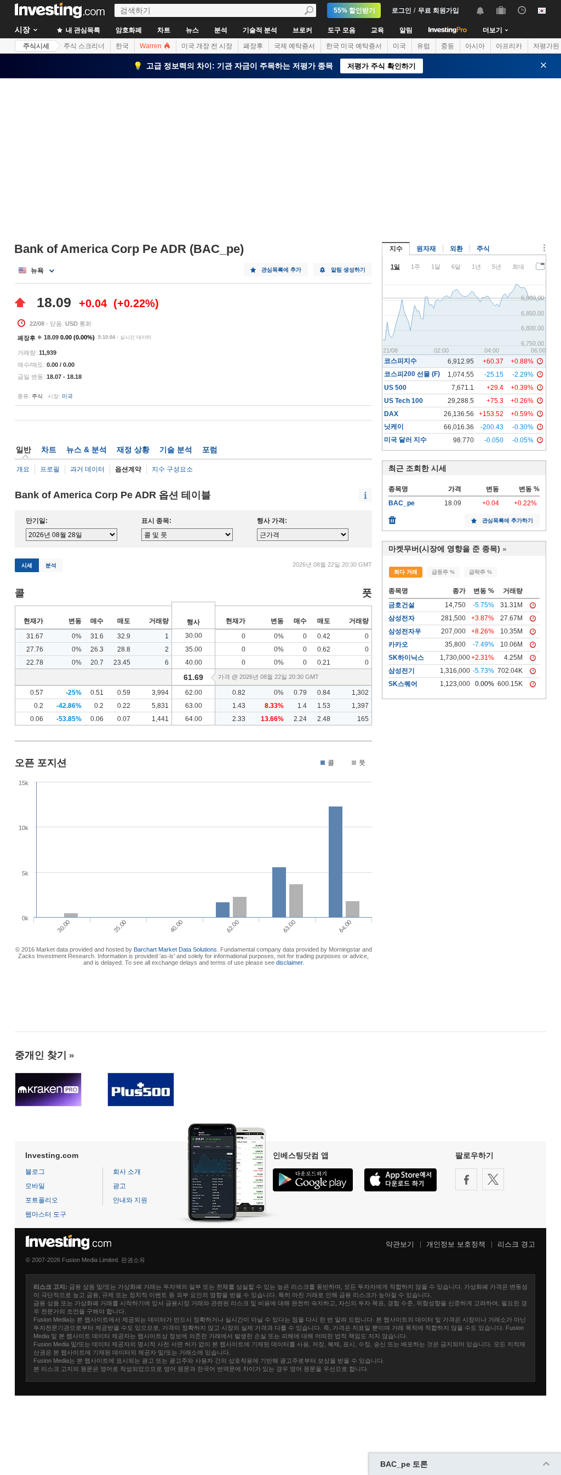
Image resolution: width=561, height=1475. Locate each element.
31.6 (97, 636)
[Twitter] (493, 1179)
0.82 (238, 692)
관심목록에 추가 (281, 270)
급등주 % (443, 572)
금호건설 (401, 605)
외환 (456, 248)
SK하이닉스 (406, 657)
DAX (391, 414)
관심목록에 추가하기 (507, 520)
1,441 (160, 719)
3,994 (160, 692)
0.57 (36, 692)
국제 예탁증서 (294, 46)
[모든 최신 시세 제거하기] (392, 517)
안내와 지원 (130, 1200)
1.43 (238, 706)
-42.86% (69, 706)
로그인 (401, 10)
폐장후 (253, 46)
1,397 (360, 706)
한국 (122, 46)
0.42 (323, 636)
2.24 (300, 719)
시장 (22, 29)
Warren (151, 46)
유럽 (423, 46)
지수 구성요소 (172, 469)
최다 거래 (405, 572)
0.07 (123, 719)
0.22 (123, 706)
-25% (74, 692)
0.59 (123, 692)
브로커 (302, 30)
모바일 (35, 1186)
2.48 (323, 719)
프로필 (50, 469)
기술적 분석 (260, 30)
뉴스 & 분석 (86, 449)
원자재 (426, 248)
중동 (447, 46)
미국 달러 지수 (405, 439)
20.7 (97, 662)
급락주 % (480, 572)
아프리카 (509, 46)
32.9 (123, 636)
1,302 (360, 692)
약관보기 (400, 1244)
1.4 (302, 706)
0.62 (323, 649)
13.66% (272, 719)
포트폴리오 (41, 1200)
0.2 (38, 706)
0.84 (323, 692)
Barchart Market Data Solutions (175, 949)
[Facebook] (466, 1179)
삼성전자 (401, 618)
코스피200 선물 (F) (412, 374)
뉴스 (192, 30)
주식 (483, 248)
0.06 (36, 719)
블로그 (35, 1172)
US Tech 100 (403, 401)
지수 (396, 248)
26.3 (97, 649)
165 (363, 719)
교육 (377, 30)
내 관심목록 (82, 30)
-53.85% (69, 719)
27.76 (34, 649)
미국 (399, 46)
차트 (163, 30)
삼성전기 (401, 671)
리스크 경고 (516, 1244)
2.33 (238, 719)
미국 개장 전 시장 (206, 46)
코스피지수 (400, 361)
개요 (23, 469)
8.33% (274, 706)
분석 (220, 30)
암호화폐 (129, 30)
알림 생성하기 (348, 270)
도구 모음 (342, 30)
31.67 (34, 636)
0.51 (97, 692)
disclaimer (289, 962)
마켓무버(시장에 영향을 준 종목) (444, 548)
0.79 (300, 692)
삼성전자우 (404, 631)
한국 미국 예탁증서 (354, 46)
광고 (119, 1186)
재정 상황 (133, 449)
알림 (406, 30)
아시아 (475, 46)
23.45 (121, 662)
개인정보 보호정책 (455, 1244)
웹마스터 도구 (45, 1214)
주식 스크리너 (84, 46)
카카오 (398, 644)
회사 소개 (127, 1172)
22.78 (34, 662)
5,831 (160, 706)
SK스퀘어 (402, 684)
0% (77, 636)
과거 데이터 (87, 469)
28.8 (123, 649)
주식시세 (36, 46)
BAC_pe (401, 503)
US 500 (395, 387)
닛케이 (394, 426)
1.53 (323, 706)
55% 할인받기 (354, 10)
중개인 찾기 (41, 1055)
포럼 (209, 449)
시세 (26, 565)
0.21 (323, 662)
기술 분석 (175, 449)
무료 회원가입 (438, 10)
